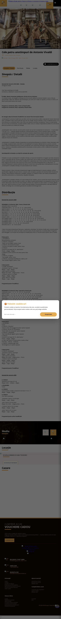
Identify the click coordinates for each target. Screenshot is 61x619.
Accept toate (48, 314)
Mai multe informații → (10, 314)
